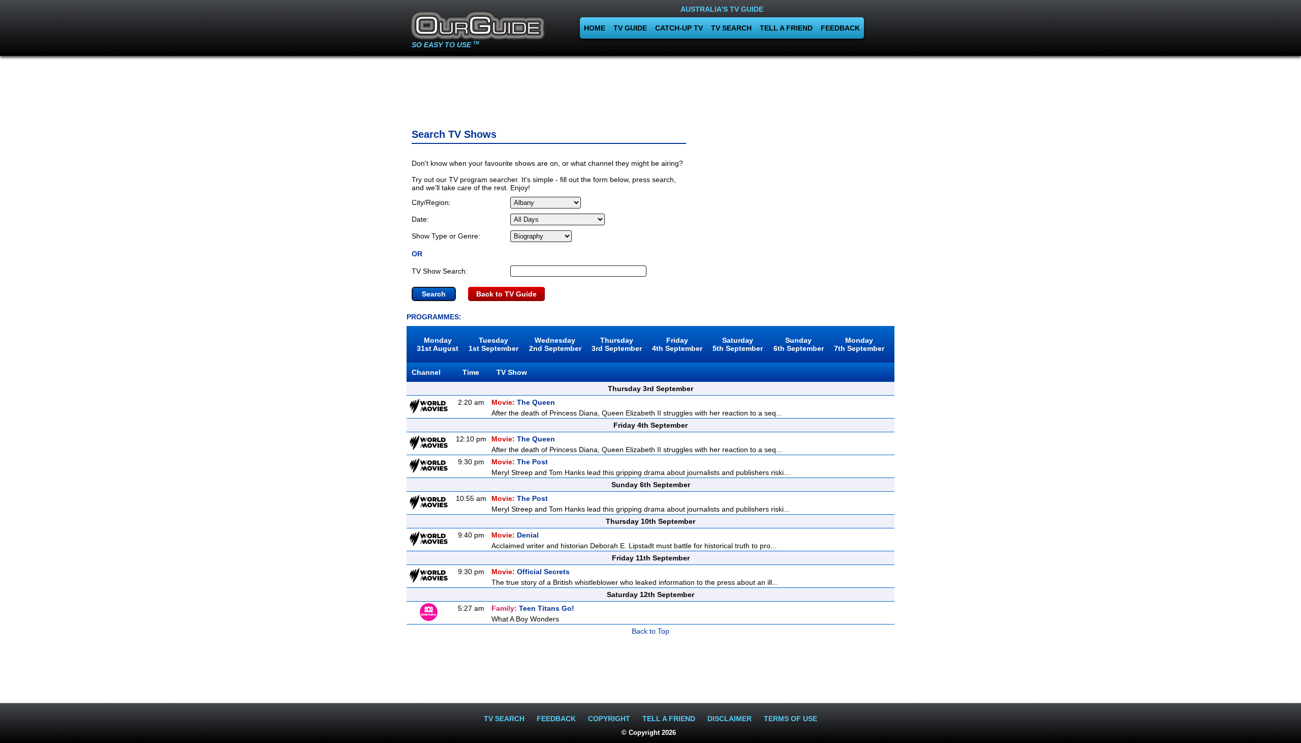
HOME (594, 28)
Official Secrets (530, 572)
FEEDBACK (840, 28)
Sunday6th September (798, 344)
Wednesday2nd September (555, 344)
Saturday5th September (738, 344)
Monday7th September (859, 344)
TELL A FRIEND (786, 28)
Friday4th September (677, 344)
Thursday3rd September (617, 344)
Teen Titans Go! (532, 608)
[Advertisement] (650, 89)
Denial (515, 535)
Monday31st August (437, 344)
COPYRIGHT (609, 719)
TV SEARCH (731, 28)
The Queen (523, 402)
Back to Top (650, 631)
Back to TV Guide (506, 294)
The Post (519, 462)
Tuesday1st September (493, 344)
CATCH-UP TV (679, 28)
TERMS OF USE (790, 719)
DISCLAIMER (729, 719)
